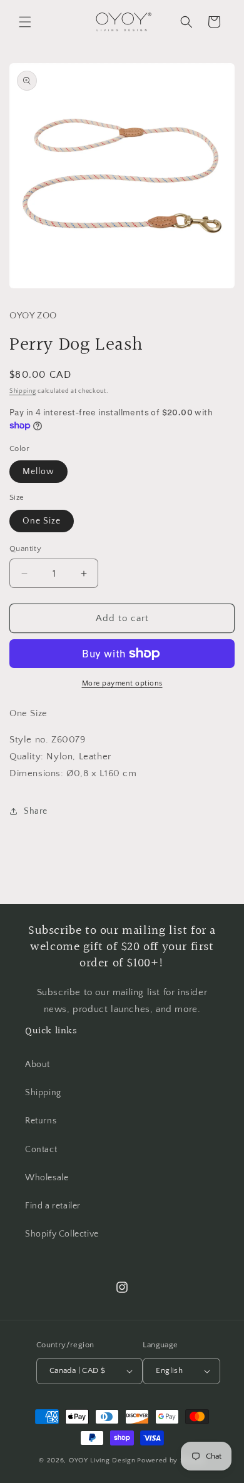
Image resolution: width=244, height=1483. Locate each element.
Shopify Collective (62, 1234)
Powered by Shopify (171, 1460)
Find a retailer (53, 1206)
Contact (41, 1150)
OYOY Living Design (102, 1460)
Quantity (25, 548)
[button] (25, 22)
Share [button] (36, 811)
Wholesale (46, 1178)
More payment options (122, 683)
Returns (40, 1121)
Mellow (38, 472)
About (37, 1065)
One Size (42, 521)
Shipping (22, 391)
